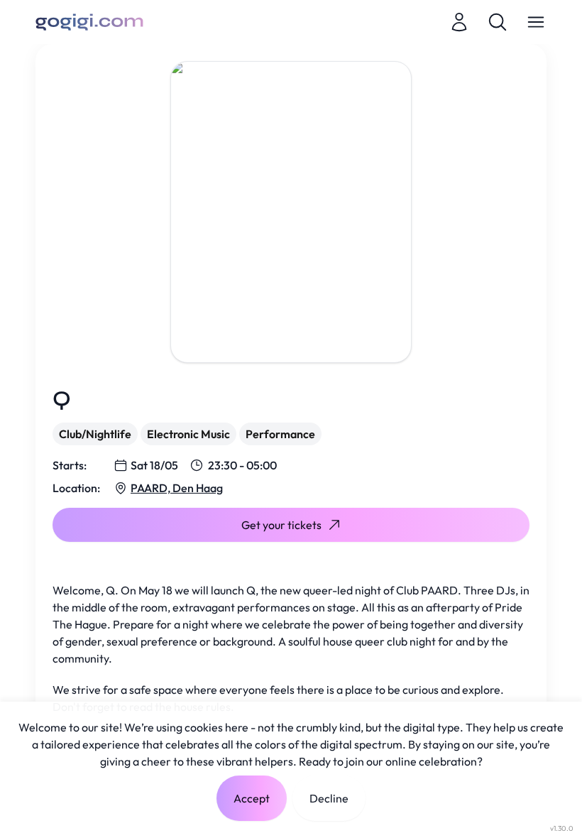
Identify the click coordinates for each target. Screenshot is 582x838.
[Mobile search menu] (497, 22)
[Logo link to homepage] (89, 22)
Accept (252, 798)
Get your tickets (281, 525)
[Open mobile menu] (536, 22)
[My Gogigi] (459, 22)
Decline (328, 798)
